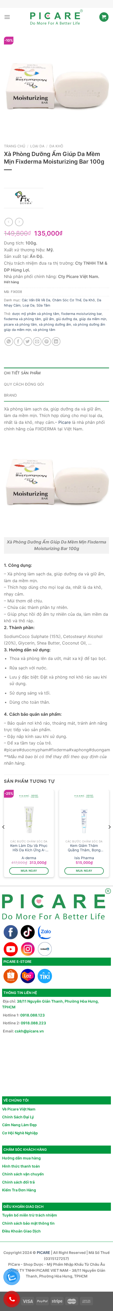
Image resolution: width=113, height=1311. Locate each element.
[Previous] (3, 837)
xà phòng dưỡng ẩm (55, 324)
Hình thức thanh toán (21, 1166)
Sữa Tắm (43, 305)
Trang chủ (14, 146)
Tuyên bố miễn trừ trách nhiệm (29, 1215)
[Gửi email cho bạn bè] (37, 341)
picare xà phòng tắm (20, 324)
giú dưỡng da (66, 319)
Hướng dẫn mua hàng (21, 1158)
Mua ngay (29, 871)
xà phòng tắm (44, 330)
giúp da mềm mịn (92, 319)
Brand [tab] (10, 395)
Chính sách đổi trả (18, 1182)
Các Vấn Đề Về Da (36, 300)
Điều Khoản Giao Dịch (21, 1231)
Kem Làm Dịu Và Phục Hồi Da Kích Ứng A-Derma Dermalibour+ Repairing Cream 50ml (29, 848)
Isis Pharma (84, 858)
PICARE (43, 1252)
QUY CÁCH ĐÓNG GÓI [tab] (24, 384)
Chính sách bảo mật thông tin (28, 1223)
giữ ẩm (48, 319)
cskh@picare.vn (29, 1031)
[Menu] (7, 16)
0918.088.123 (32, 1015)
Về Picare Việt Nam (18, 1109)
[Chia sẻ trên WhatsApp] (8, 341)
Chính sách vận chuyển (23, 1174)
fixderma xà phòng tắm (22, 319)
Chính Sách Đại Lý (18, 1117)
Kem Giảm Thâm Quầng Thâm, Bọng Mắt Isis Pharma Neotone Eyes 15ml (84, 848)
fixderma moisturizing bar (81, 314)
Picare (64, 422)
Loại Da (37, 146)
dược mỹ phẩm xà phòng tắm (35, 314)
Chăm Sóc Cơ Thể (66, 300)
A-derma (29, 858)
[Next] (109, 837)
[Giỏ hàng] (104, 17)
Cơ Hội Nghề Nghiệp (20, 1133)
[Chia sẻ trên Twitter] (27, 341)
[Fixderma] (23, 198)
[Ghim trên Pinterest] (46, 341)
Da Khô (56, 146)
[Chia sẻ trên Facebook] (18, 341)
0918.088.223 (33, 1023)
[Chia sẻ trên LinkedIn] (56, 341)
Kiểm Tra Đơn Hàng (19, 1190)
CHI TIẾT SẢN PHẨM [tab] (22, 373)
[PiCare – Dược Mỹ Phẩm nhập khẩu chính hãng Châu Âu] (56, 17)
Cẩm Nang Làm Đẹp (19, 1125)
